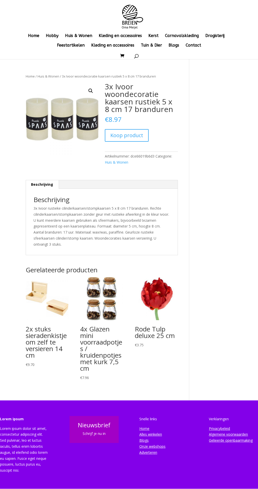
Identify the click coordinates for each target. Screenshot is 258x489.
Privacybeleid (219, 428)
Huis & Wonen (78, 36)
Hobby (52, 36)
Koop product (126, 135)
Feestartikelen (71, 46)
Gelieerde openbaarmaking (231, 440)
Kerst (153, 36)
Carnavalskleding (182, 36)
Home (33, 36)
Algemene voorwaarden (228, 434)
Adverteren (148, 452)
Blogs (174, 46)
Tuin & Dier (151, 46)
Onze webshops (152, 446)
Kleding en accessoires (120, 36)
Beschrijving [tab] (42, 184)
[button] (90, 90)
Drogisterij (214, 36)
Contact (193, 46)
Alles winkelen (150, 434)
